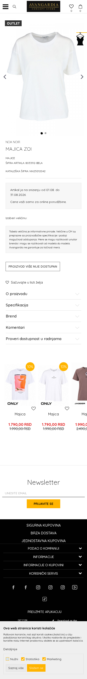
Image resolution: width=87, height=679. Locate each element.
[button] (14, 6)
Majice (10, 158)
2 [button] (46, 133)
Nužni (14, 659)
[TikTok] (44, 599)
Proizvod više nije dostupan (32, 266)
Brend (11, 316)
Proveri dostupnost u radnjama (33, 339)
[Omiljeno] (71, 7)
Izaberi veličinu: (16, 218)
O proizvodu (16, 294)
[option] (43, 76)
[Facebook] (13, 587)
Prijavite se (43, 504)
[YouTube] (75, 587)
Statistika (32, 659)
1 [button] (42, 133)
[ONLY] (13, 404)
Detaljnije (10, 649)
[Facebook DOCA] (26, 587)
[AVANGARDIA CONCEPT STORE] (43, 6)
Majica (20, 414)
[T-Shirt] (20, 384)
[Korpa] (80, 2)
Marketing (54, 659)
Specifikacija (17, 305)
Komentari (15, 327)
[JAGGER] (79, 404)
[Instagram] (38, 587)
